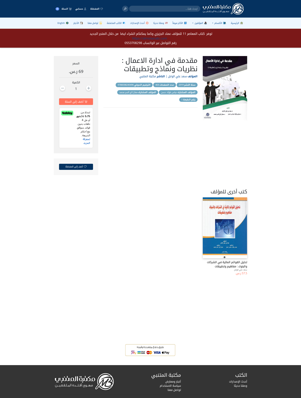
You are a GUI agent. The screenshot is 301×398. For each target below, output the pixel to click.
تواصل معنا (93, 23)
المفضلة (95, 8)
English (61, 23)
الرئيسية (235, 23)
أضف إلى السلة (74, 102)
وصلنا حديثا (158, 23)
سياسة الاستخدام (170, 386)
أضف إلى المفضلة (74, 166)
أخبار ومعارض (173, 381)
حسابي (79, 8)
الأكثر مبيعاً (178, 23)
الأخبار (76, 23)
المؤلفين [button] (199, 23)
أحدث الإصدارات (137, 23)
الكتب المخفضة (114, 23)
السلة (63, 8)
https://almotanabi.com (149, 38)
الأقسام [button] (218, 23)
